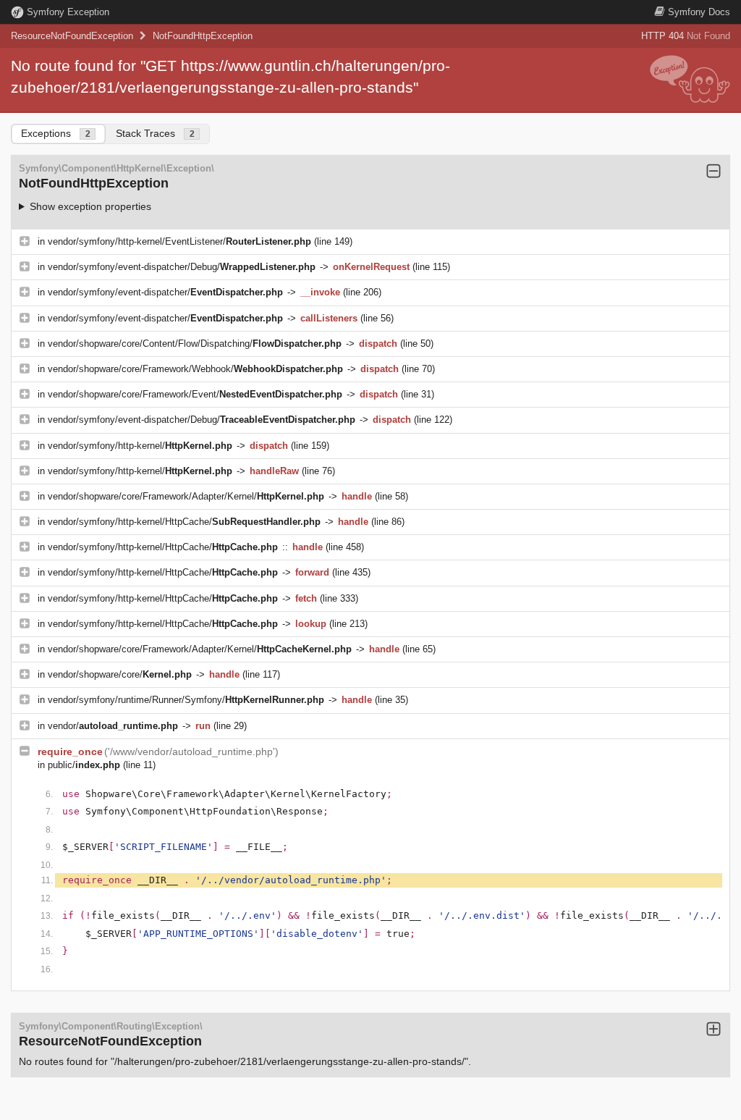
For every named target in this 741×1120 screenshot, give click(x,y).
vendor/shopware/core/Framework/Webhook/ (195, 368)
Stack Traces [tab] (155, 133)
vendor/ (113, 725)
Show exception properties (90, 206)
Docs (699, 12)
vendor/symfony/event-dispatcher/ (165, 292)
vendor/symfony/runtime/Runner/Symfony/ (186, 699)
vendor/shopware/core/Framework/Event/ (195, 394)
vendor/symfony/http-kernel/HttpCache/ (184, 521)
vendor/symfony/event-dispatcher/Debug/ (182, 266)
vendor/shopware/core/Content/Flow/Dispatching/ (195, 343)
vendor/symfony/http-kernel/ (140, 445)
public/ (84, 764)
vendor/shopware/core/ (120, 674)
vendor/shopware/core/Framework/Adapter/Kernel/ (186, 496)
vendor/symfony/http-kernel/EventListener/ (179, 241)
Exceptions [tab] (55, 133)
